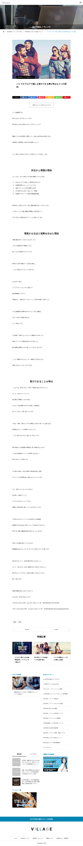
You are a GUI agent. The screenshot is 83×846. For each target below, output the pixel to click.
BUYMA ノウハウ (25, 838)
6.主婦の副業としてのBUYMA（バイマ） (53, 723)
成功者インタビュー (38, 838)
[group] (22, 653)
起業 (20, 622)
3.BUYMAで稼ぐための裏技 (50, 708)
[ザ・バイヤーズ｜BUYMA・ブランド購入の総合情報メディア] (6, 2)
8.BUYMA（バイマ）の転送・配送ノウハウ (54, 732)
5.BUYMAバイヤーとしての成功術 (52, 718)
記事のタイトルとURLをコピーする (41, 105)
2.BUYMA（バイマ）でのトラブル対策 (53, 703)
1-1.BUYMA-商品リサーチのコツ (51, 679)
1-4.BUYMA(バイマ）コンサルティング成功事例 (55, 693)
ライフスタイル (47, 747)
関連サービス (49, 838)
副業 (15, 622)
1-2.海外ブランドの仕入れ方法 (51, 684)
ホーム (16, 838)
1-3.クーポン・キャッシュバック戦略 (52, 689)
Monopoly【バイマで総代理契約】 (52, 742)
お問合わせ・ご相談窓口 (62, 838)
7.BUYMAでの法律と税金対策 (50, 728)
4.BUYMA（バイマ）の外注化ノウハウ (53, 713)
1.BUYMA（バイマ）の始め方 (50, 698)
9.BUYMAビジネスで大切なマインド (26, 77)
